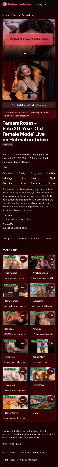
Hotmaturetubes (17, 4)
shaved (22, 238)
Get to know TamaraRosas (33, 39)
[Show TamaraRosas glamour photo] (33, 53)
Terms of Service (10, 460)
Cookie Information (29, 460)
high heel (35, 238)
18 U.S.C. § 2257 (9, 452)
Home (5, 15)
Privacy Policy (39, 452)
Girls (15, 15)
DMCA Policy (24, 452)
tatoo (48, 238)
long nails (9, 238)
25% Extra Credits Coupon (33, 106)
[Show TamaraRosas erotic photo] (25, 53)
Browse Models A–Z (11, 444)
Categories (42, 4)
